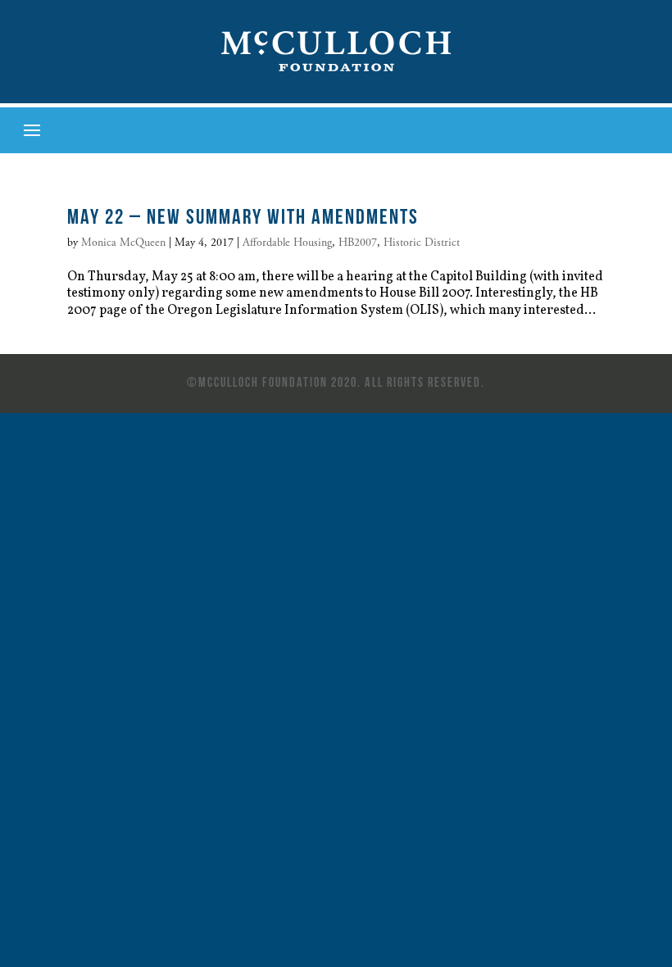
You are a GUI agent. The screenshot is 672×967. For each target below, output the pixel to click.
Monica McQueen (123, 242)
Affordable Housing (287, 242)
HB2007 (357, 242)
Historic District (422, 242)
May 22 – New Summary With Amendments (243, 216)
